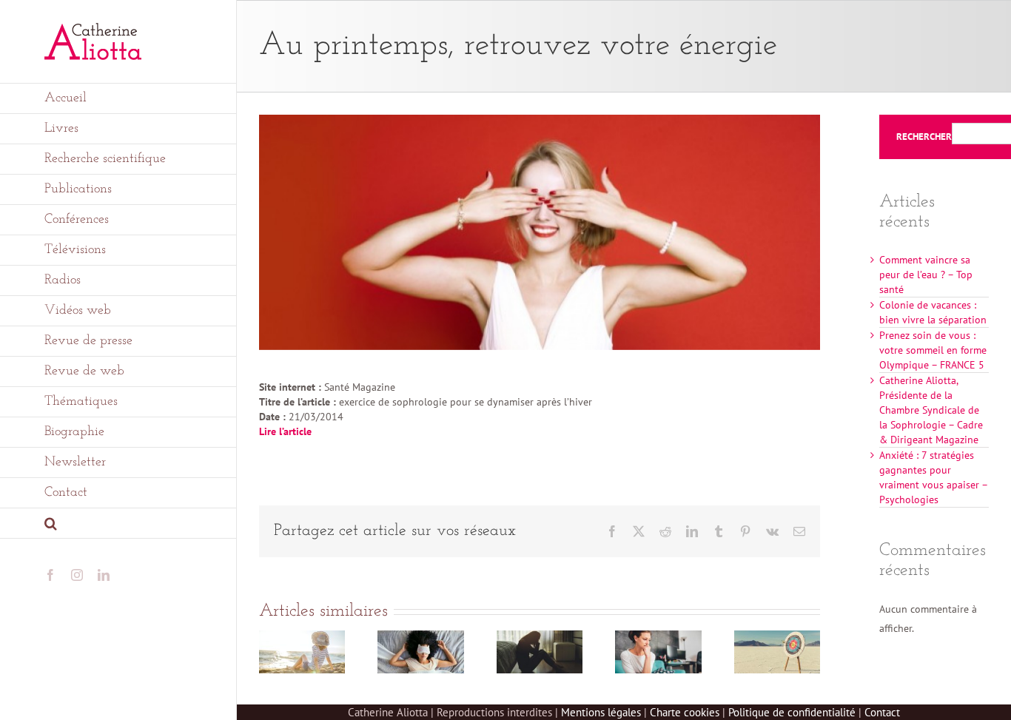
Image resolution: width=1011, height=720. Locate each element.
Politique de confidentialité (792, 712)
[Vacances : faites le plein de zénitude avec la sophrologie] (302, 637)
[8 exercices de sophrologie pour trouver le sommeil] (420, 637)
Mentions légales (601, 712)
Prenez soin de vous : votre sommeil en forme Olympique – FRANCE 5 (933, 350)
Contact (882, 712)
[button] (118, 523)
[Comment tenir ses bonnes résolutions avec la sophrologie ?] (777, 637)
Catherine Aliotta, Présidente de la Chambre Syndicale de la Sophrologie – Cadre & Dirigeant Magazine (931, 410)
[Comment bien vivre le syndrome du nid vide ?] (658, 637)
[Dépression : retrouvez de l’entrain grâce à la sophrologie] (539, 637)
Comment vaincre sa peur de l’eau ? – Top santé (926, 274)
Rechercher (924, 137)
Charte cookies (684, 712)
